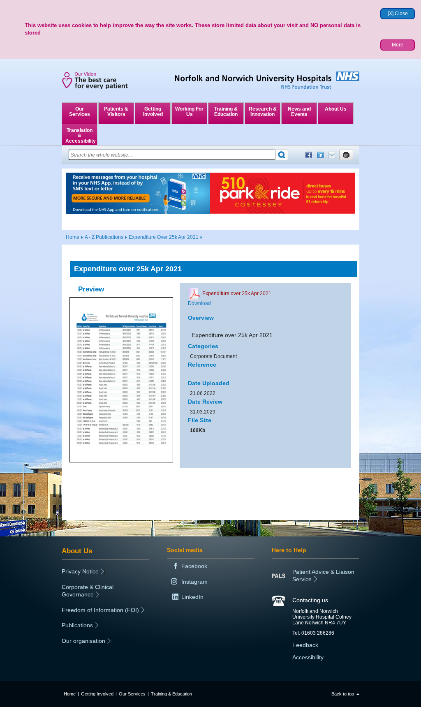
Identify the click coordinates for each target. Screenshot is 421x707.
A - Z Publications (104, 237)
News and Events (299, 111)
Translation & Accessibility (80, 135)
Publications (77, 625)
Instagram (194, 581)
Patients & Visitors (116, 111)
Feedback (305, 645)
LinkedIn (320, 155)
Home (72, 237)
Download (199, 303)
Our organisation (83, 641)
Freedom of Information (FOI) (100, 610)
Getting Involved (153, 111)
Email (331, 155)
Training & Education (226, 111)
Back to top (342, 693)
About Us (336, 109)
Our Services (79, 111)
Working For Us (189, 111)
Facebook (308, 155)
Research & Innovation (263, 111)
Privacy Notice (80, 571)
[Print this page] (346, 155)
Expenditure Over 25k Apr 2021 (164, 237)
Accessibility (308, 657)
